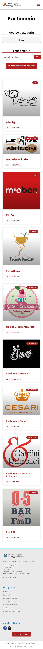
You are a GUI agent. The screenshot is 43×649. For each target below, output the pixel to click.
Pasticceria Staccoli (17, 373)
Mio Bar (10, 215)
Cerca (21, 40)
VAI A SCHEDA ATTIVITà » (14, 128)
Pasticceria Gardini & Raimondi (18, 475)
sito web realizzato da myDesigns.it (21, 647)
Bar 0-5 (10, 532)
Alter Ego (11, 122)
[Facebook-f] (5, 628)
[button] (38, 4)
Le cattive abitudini (17, 159)
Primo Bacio (13, 271)
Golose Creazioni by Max (20, 326)
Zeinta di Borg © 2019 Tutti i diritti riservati (21, 643)
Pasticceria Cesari (16, 421)
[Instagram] (9, 628)
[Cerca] (37, 57)
